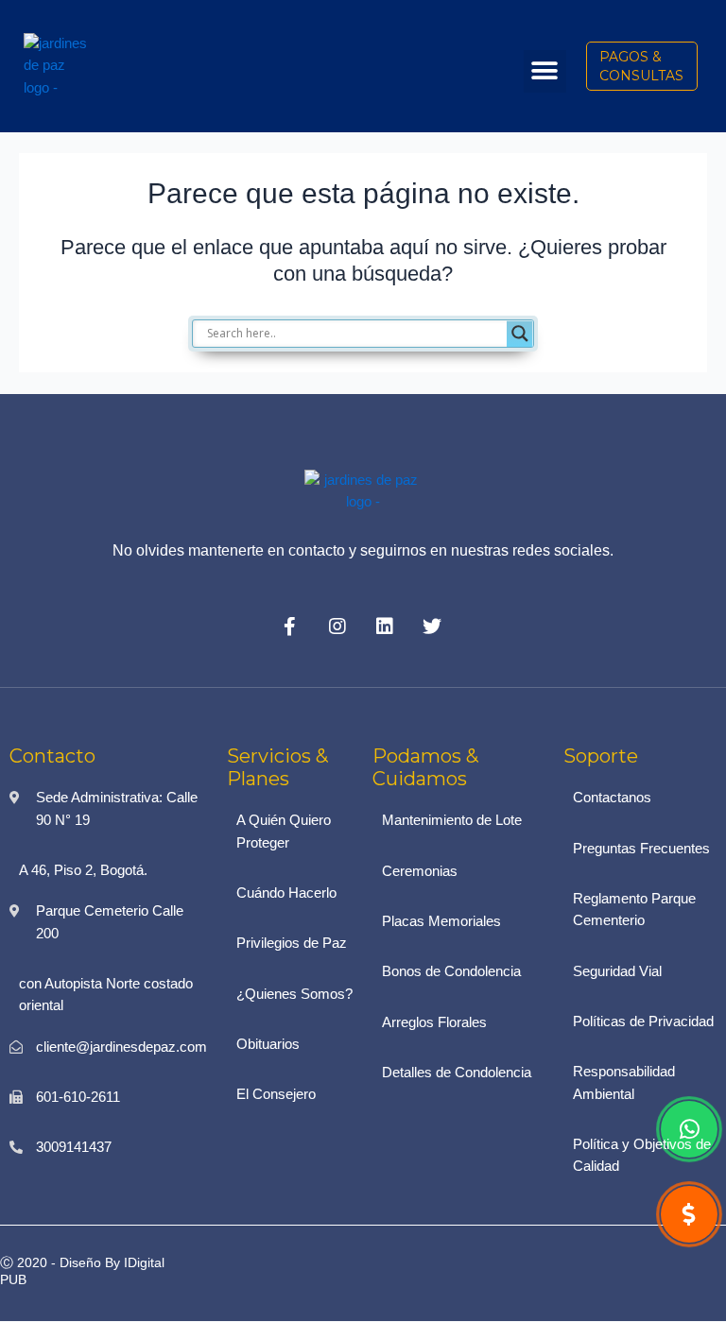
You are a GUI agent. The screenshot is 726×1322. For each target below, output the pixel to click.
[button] (545, 71)
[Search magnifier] (520, 333)
